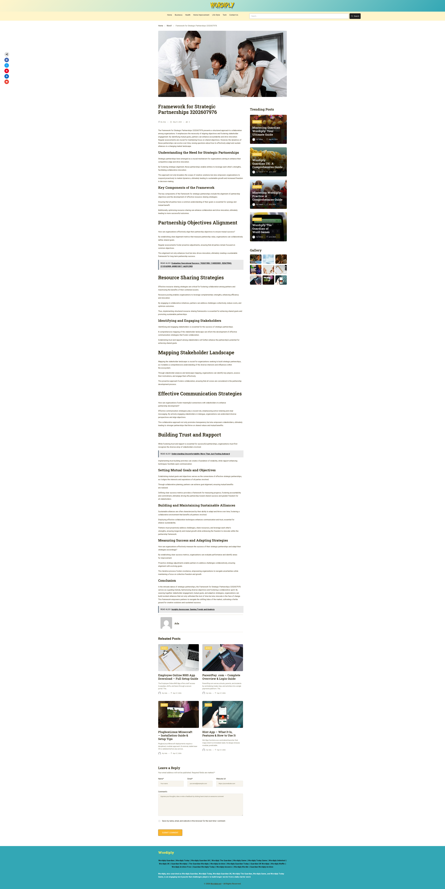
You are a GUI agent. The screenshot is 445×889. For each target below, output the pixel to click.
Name (161, 779)
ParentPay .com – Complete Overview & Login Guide (221, 677)
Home (160, 26)
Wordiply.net (216, 884)
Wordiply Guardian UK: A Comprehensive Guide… (268, 163)
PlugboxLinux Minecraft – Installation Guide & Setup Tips (175, 735)
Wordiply (257, 122)
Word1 (169, 26)
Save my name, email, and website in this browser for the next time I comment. (194, 821)
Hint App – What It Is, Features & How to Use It (219, 733)
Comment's (162, 792)
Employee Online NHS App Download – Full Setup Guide (178, 677)
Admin (261, 139)
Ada (164, 122)
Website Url (221, 779)
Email (190, 779)
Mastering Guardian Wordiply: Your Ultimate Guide (266, 131)
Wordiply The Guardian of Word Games (262, 228)
